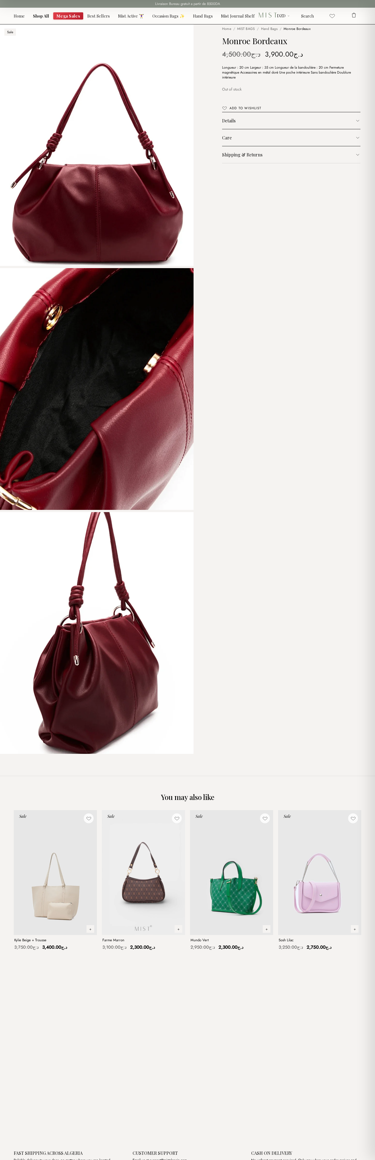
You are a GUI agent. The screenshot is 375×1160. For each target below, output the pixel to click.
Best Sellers (98, 16)
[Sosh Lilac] (319, 872)
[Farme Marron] (143, 872)
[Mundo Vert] (231, 872)
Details (229, 120)
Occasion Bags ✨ (168, 16)
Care (227, 138)
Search (307, 16)
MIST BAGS (246, 28)
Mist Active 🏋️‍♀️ (131, 16)
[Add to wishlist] (89, 818)
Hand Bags (203, 16)
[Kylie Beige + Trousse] (55, 872)
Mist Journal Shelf (237, 16)
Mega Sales (68, 15)
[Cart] (353, 16)
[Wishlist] (332, 16)
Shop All (41, 16)
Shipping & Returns (242, 155)
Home (19, 16)
